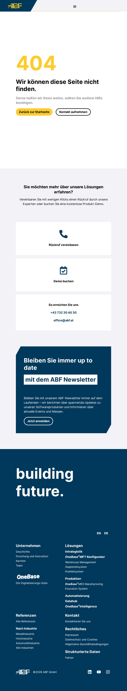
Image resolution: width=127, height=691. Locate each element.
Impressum (72, 634)
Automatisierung (77, 596)
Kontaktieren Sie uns (78, 621)
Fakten (69, 657)
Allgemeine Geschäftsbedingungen (86, 644)
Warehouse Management (80, 562)
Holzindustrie (24, 638)
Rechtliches (75, 629)
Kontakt (72, 615)
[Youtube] (98, 672)
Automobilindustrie (28, 643)
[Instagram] (108, 672)
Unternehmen (28, 546)
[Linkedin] (89, 672)
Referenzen (26, 615)
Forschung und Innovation (32, 556)
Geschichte (23, 551)
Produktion (73, 578)
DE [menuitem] (106, 533)
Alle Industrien (25, 647)
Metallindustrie (25, 634)
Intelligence (81, 606)
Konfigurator (85, 557)
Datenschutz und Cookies (81, 639)
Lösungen (74, 546)
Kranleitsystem (74, 571)
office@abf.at (63, 320)
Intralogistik (73, 551)
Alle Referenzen (25, 621)
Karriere (21, 561)
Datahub (71, 601)
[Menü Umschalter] (74, 6)
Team (19, 565)
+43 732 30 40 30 (63, 312)
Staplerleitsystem (76, 566)
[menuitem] (99, 533)
